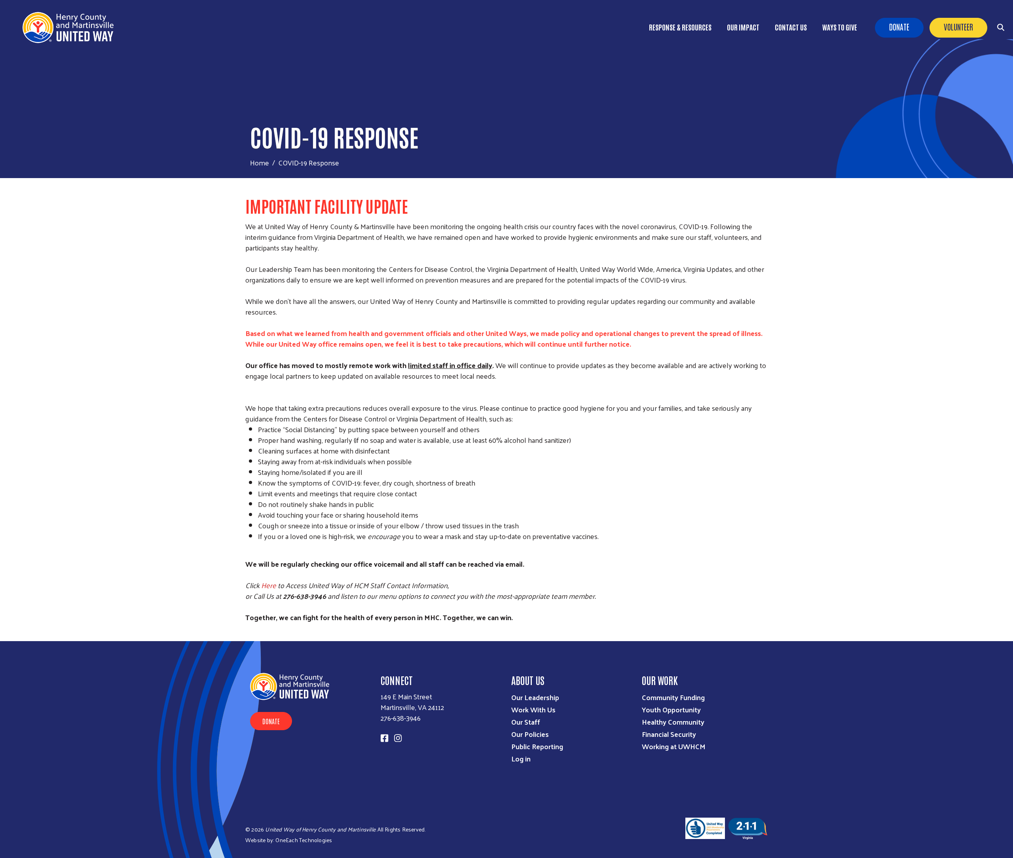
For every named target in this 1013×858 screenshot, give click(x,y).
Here (269, 585)
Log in (521, 758)
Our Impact (743, 27)
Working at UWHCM (674, 746)
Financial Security (669, 734)
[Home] (71, 27)
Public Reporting (537, 746)
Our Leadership (535, 697)
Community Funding (673, 697)
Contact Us (791, 27)
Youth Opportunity (671, 709)
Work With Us (533, 709)
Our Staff (525, 722)
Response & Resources (680, 27)
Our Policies (530, 734)
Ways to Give (839, 27)
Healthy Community (673, 722)
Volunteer (958, 26)
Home (259, 162)
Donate (899, 26)
